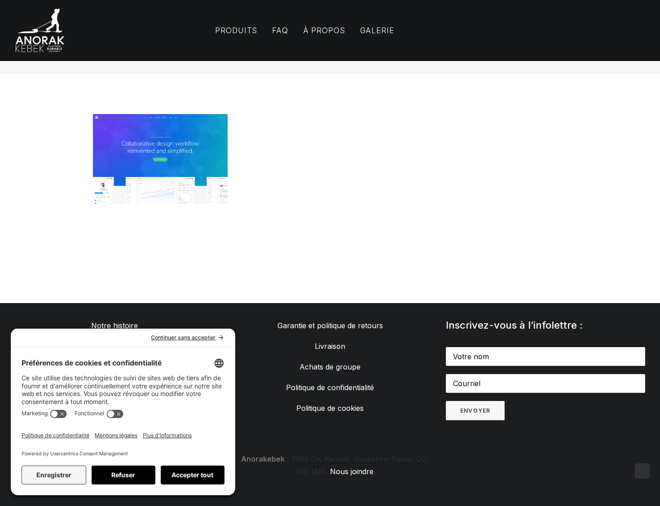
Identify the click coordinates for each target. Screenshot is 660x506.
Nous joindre (352, 471)
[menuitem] (236, 30)
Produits (236, 30)
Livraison (330, 346)
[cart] (550, 30)
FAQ (280, 30)
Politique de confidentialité (330, 387)
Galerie (377, 30)
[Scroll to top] (642, 470)
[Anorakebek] (40, 30)
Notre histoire (114, 325)
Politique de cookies (330, 408)
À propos (324, 30)
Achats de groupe (330, 366)
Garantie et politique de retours (330, 325)
